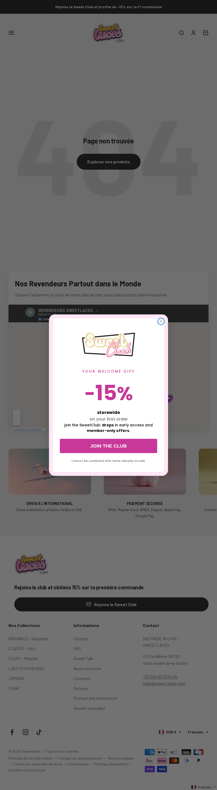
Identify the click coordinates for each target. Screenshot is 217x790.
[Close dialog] (161, 321)
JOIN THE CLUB (108, 446)
